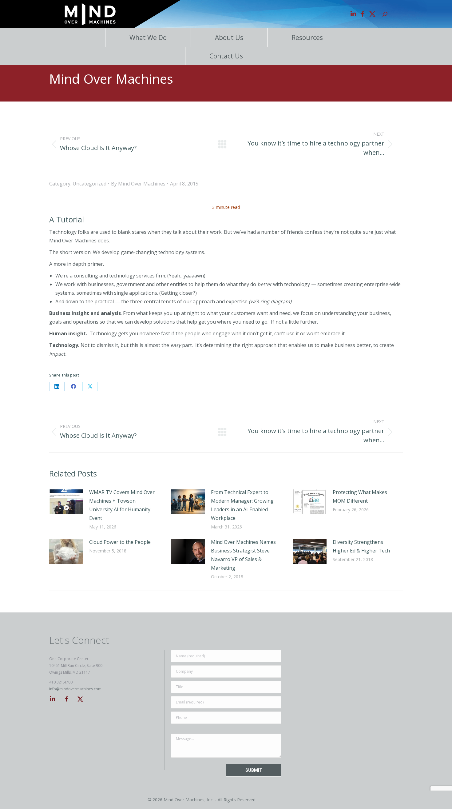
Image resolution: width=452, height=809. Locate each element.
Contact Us (226, 56)
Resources (307, 37)
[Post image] (66, 501)
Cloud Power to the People (120, 542)
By (138, 184)
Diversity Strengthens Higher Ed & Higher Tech (361, 546)
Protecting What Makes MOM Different (360, 496)
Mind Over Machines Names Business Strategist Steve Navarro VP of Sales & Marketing (243, 555)
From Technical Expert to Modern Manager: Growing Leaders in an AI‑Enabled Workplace (242, 505)
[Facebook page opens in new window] (363, 14)
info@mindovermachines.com (75, 688)
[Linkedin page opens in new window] (353, 14)
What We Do (148, 37)
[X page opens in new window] (372, 14)
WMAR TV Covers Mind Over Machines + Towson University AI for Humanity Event (122, 505)
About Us (229, 37)
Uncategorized (89, 183)
